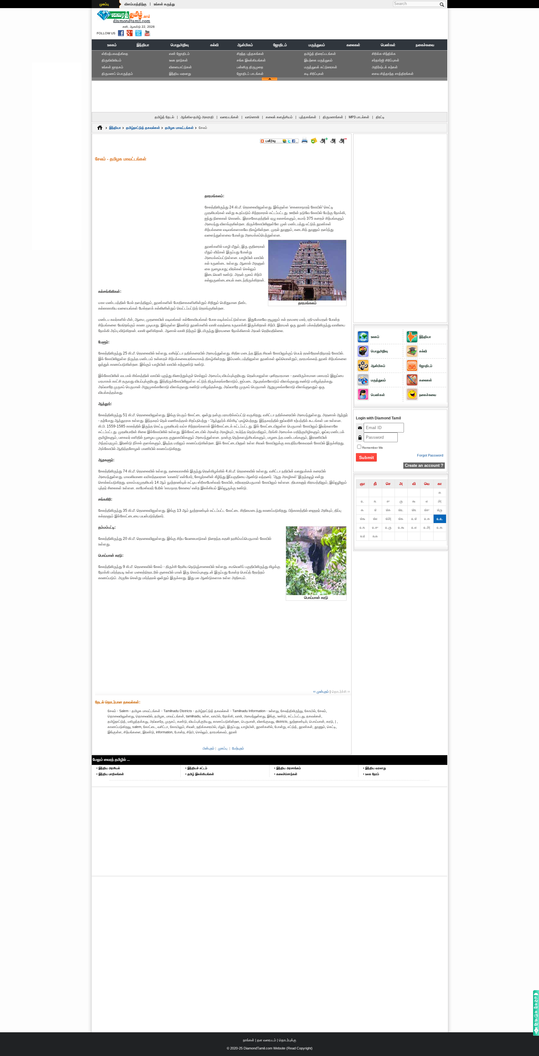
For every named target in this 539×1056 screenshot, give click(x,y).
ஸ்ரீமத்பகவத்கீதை (115, 54)
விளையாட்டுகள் (180, 67)
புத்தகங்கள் (307, 117)
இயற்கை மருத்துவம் (318, 60)
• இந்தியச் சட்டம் (196, 768)
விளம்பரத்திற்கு (135, 4)
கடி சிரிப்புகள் (314, 74)
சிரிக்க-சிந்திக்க (384, 54)
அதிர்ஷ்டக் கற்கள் (385, 67)
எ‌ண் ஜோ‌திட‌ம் (179, 54)
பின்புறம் (208, 748)
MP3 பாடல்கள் (359, 117)
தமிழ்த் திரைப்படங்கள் (320, 54)
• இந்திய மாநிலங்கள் (110, 774)
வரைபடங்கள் (229, 117)
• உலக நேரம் (371, 774)
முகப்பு (104, 4)
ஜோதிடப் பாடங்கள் (250, 74)
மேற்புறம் (238, 748)
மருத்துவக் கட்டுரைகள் (320, 67)
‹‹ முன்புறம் (321, 691)
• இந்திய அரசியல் (108, 768)
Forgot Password (430, 455)
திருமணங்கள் (333, 117)
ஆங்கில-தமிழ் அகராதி (197, 117)
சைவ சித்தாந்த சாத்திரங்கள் (393, 74)
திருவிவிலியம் (111, 60)
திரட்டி (380, 117)
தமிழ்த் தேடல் (164, 117)
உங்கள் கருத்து (164, 4)
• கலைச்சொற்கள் (285, 774)
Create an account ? (424, 465)
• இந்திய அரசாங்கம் (287, 768)
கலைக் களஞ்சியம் (279, 117)
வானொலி (252, 117)
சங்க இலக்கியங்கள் (251, 60)
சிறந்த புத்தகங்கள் (250, 54)
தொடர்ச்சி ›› (341, 691)
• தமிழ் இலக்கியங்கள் (199, 774)
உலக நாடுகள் (178, 60)
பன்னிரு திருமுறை (250, 67)
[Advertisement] (332, 24)
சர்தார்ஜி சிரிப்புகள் (385, 60)
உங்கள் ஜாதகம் (112, 67)
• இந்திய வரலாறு (374, 768)
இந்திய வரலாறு (180, 74)
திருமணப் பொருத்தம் (117, 74)
